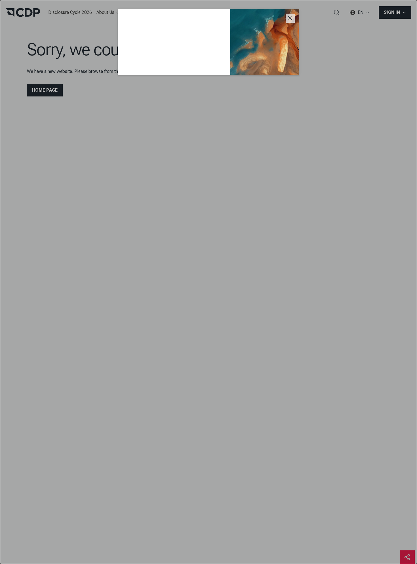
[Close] (290, 18)
